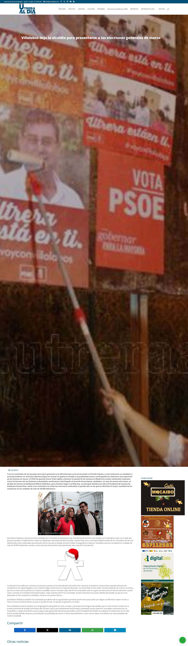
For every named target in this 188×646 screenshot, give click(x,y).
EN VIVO (162, 9)
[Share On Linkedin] (70, 630)
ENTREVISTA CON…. (148, 9)
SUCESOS (81, 9)
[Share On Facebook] (25, 630)
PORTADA (62, 9)
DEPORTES (134, 9)
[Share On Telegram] (115, 630)
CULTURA (91, 9)
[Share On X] (47, 630)
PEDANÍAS (101, 9)
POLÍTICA (71, 9)
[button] (182, 640)
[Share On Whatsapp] (92, 630)
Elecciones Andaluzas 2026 (117, 9)
